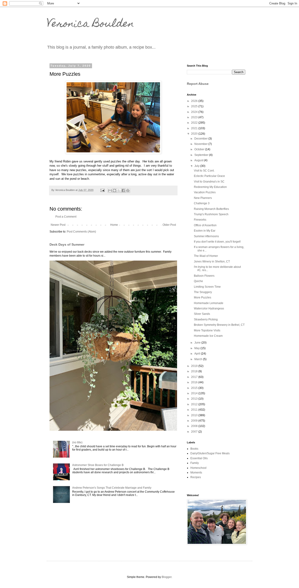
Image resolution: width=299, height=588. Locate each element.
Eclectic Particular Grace (209, 176)
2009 (194, 420)
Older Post (169, 224)
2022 (194, 122)
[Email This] (110, 190)
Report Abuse (198, 84)
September (201, 155)
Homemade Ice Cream (208, 335)
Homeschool (198, 468)
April (197, 353)
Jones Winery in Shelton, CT (212, 261)
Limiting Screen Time (207, 286)
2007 (194, 431)
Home (114, 224)
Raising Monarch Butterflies (211, 209)
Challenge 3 (202, 203)
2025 (194, 106)
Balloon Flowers (204, 275)
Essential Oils (199, 458)
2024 (194, 112)
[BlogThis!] (114, 190)
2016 (194, 382)
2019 (194, 366)
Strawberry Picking (206, 319)
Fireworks (200, 219)
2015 (194, 388)
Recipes (195, 477)
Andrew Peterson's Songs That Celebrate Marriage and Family (111, 487)
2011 (194, 409)
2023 (194, 117)
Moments (196, 472)
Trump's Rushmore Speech (211, 214)
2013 (194, 398)
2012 (194, 404)
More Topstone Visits (207, 330)
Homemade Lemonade (208, 303)
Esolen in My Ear (204, 230)
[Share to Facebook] (123, 190)
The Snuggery (203, 292)
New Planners (203, 198)
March (198, 359)
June (197, 342)
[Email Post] (102, 190)
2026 (194, 101)
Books (194, 448)
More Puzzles (202, 297)
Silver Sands (202, 314)
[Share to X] (119, 190)
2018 (194, 371)
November (201, 144)
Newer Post (58, 224)
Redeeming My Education (210, 187)
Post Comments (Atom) (81, 231)
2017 (194, 377)
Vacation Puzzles (205, 192)
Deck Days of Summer (67, 244)
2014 (194, 393)
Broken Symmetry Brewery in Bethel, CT (219, 324)
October (199, 149)
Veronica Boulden (90, 24)
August (199, 160)
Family (194, 463)
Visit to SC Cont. (204, 170)
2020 (194, 133)
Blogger (166, 577)
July (197, 166)
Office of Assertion (205, 225)
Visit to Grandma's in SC (209, 181)
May (197, 348)
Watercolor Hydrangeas (209, 308)
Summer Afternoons (206, 236)
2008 (194, 426)
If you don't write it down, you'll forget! (217, 241)
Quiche (198, 281)
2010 (194, 415)
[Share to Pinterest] (127, 190)
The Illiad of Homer (206, 256)
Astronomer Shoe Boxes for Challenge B (98, 465)
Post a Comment (65, 216)
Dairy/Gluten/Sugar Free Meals (210, 453)
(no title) (77, 442)
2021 (194, 128)
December (201, 138)
